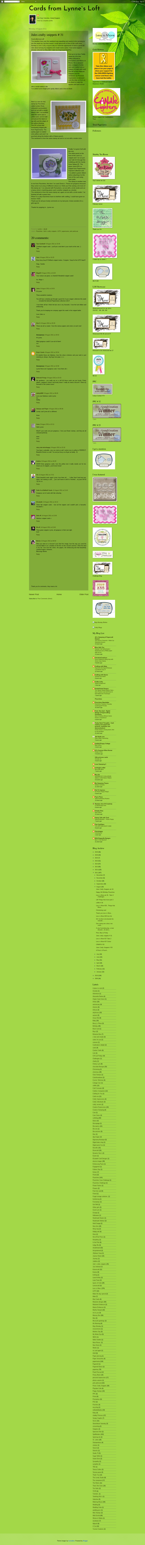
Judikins (95, 1261)
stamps (95, 1445)
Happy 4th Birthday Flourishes (105, 892)
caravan (95, 1042)
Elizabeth (39, 502)
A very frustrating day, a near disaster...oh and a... (105, 929)
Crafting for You (97, 1093)
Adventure (96, 993)
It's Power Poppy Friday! (102, 791)
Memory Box (97, 1315)
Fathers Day (96, 1169)
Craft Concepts (97, 1088)
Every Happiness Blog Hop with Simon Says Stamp (104, 660)
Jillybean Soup (97, 1253)
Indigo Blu (96, 1245)
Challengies (96, 1058)
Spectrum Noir (97, 1431)
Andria (38, 461)
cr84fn (94, 1085)
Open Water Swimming (101, 738)
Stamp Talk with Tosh (102, 817)
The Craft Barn (99, 824)
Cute (94, 1112)
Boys (94, 1031)
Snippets (95, 1429)
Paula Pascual (97, 1372)
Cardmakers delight (99, 1045)
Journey (95, 1258)
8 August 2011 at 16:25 (47, 257)
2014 (96, 864)
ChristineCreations (101, 657)
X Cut (94, 1526)
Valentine (95, 1499)
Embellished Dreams (102, 688)
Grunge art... (98, 759)
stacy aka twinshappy (43, 447)
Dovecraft (96, 1150)
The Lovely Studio (98, 1477)
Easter (95, 1156)
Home (59, 594)
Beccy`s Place (97, 1023)
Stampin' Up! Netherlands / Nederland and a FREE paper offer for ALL (103, 650)
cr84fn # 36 (99, 903)
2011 (96, 872)
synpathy (95, 1464)
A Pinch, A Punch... (102, 950)
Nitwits (95, 1348)
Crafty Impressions (98, 1099)
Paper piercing (97, 1356)
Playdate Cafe (97, 1388)
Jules (38, 288)
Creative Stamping (98, 1110)
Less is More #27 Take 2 (103, 938)
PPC (94, 1394)
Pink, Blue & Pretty (102, 933)
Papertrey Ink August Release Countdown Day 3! (103, 668)
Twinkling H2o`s (97, 1496)
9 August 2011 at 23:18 (58, 447)
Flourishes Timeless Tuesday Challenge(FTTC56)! (103, 705)
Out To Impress (100, 790)
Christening (96, 1069)
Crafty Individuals (98, 1102)
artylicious (96, 1012)
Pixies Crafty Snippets (99, 1386)
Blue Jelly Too (99, 647)
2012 (96, 869)
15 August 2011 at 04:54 (48, 541)
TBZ (94, 1467)
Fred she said (97, 1191)
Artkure (95, 1010)
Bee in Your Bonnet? (101, 840)
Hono (94, 1234)
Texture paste (97, 1472)
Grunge (95, 1212)
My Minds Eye (97, 1334)
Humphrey (96, 1239)
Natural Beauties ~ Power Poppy (104, 819)
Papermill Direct (97, 1366)
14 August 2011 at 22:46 (48, 527)
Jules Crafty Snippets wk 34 (104, 889)
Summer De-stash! (100, 676)
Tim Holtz (96, 1488)
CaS (94, 1053)
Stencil (95, 1448)
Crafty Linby (99, 682)
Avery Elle (96, 1018)
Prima (94, 1396)
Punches (95, 1404)
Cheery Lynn (96, 1064)
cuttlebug (95, 1118)
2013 (96, 866)
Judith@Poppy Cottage (102, 743)
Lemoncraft (96, 1285)
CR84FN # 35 (100, 944)
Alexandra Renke (98, 996)
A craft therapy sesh (100, 805)
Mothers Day (97, 1331)
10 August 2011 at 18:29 (48, 461)
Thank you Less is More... (104, 913)
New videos (98, 812)
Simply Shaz (99, 811)
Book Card (96, 1029)
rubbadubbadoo (97, 1410)
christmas (96, 1072)
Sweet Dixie (96, 1458)
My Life (97, 774)
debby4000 (39, 393)
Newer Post (34, 594)
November (99, 878)
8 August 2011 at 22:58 (52, 366)
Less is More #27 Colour (103, 941)
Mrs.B (38, 527)
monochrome (97, 1329)
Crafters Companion (99, 1091)
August (98, 887)
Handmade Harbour (98, 1221)
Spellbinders (96, 1434)
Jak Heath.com (100, 736)
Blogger (85, 1541)
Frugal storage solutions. (100, 1196)
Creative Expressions (99, 1107)
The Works (96, 1483)
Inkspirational (97, 1250)
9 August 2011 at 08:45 (51, 393)
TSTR (94, 1491)
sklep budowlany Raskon (102, 798)
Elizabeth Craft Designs (100, 1158)
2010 (96, 975)
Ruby (94, 1413)
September (99, 884)
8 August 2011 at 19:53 (47, 288)
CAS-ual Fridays (98, 1056)
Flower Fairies (97, 1185)
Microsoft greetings (98, 1321)
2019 (96, 852)
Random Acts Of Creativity (103, 804)
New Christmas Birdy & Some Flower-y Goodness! (103, 716)
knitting (95, 1275)
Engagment (96, 1166)
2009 (96, 978)
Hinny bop (96, 1229)
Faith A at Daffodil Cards (44, 490)
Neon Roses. (97, 1342)
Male (94, 1296)
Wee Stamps (97, 1513)
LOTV (59, 231)
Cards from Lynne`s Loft (64, 9)
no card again (97, 1350)
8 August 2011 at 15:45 (53, 244)
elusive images (97, 1161)
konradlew (71, 1541)
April (97, 963)
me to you (96, 1312)
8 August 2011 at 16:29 (48, 273)
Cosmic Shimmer (98, 1080)
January (98, 972)
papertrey (95, 1369)
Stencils (95, 1450)
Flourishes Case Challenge (101, 1180)
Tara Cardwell (40, 244)
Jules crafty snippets (45, 45)
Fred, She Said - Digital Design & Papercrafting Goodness (102, 712)
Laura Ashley (97, 1277)
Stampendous (97, 1442)
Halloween (96, 1215)
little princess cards (101, 757)
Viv (37, 475)
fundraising (96, 1199)
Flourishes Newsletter (102, 702)
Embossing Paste (98, 1164)
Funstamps (96, 1202)
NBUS (94, 1337)
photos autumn (97, 1380)
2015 (96, 861)
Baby (94, 1020)
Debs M (38, 515)
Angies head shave (98, 999)
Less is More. (97, 1288)
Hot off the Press (98, 1237)
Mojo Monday (97, 1326)
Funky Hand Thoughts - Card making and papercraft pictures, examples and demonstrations (104, 725)
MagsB (38, 273)
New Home (96, 1345)
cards (94, 1047)
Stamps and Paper (42, 409)
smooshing (96, 1426)
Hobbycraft (96, 1231)
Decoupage (96, 1123)
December (99, 875)
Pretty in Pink (98, 752)
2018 (96, 855)
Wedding (95, 1504)
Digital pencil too (98, 1145)
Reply (38, 251)
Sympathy (96, 1461)
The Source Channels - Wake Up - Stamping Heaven (105, 641)
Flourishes (39, 231)
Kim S (38, 323)
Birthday (95, 1026)
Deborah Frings (41, 378)
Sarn (37, 257)
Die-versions (96, 1131)
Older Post (83, 594)
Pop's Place (99, 797)
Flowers (95, 1188)
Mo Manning (96, 1323)
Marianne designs (98, 1302)
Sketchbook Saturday (99, 1423)
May (97, 960)
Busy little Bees (99, 769)
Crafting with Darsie (101, 675)
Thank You (96, 1475)
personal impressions (99, 1377)
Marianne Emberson (99, 1304)
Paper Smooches (98, 1358)
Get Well (95, 1204)
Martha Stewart (97, 1310)
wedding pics (97, 1510)
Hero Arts (95, 1226)
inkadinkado (96, 1248)
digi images (96, 1137)
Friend (94, 1193)
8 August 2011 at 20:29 (48, 323)
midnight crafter (100, 768)
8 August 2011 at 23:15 (54, 378)
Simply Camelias (100, 785)
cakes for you (97, 1039)
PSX (94, 1402)
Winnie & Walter (98, 1518)
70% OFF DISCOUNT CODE (103, 826)
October (98, 881)
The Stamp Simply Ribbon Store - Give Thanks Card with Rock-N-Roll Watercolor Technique (104, 692)
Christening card (101, 910)
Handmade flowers (98, 1218)
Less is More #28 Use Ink (104, 916)
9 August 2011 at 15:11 (47, 424)
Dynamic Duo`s (97, 1153)
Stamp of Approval (100, 683)
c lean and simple (98, 1037)
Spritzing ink (96, 1437)
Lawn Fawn (96, 1280)
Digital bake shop (98, 1142)
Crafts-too (96, 1096)
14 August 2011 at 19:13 (50, 502)
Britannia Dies (97, 1034)
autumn (95, 1015)
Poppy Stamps (97, 1391)
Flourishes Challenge (99, 1183)
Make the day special (99, 1294)
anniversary (96, 1004)
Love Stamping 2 (100, 764)
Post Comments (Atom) (45, 598)
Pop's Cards (40, 352)
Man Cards (96, 1299)
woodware (96, 1521)
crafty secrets (97, 1104)
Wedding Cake (97, 1507)
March (98, 966)
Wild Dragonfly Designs (102, 838)
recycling (95, 1407)
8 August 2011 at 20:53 (52, 335)
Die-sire (95, 1129)
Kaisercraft (96, 1269)
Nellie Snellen (97, 1339)
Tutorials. (95, 1494)
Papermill (95, 1364)
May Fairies (98, 745)
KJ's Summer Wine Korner (103, 750)
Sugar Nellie (96, 1456)
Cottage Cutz (97, 1083)
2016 (96, 858)
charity (95, 1061)
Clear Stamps (97, 1074)
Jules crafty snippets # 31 (104, 935)
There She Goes (98, 1486)
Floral (94, 1175)
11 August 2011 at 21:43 (60, 490)
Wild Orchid (96, 1515)
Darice (95, 1121)
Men (94, 1318)
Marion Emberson (98, 1307)
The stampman (97, 1480)
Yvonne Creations (98, 1529)
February (99, 969)
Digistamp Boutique (99, 1139)
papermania (65, 231)
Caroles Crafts (97, 1050)
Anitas (95, 1001)
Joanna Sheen (97, 1256)
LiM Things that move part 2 (104, 900)
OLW (94, 1353)
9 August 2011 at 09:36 (56, 409)
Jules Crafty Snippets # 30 (104, 947)
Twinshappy (99, 831)
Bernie (38, 541)
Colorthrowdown (97, 1077)
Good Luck (96, 1210)
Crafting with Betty (101, 666)
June (97, 957)
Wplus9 (95, 1523)
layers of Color (97, 1283)
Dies (94, 1134)
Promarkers (96, 1399)
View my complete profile (45, 20)
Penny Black (97, 1375)
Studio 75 (96, 1453)
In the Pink (96, 1242)
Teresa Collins (97, 1469)
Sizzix (94, 1421)
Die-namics (96, 1126)
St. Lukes (96, 1440)
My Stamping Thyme (101, 783)
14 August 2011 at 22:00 (49, 515)
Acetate (95, 991)
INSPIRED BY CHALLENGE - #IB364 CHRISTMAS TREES (103, 777)
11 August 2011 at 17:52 (46, 475)
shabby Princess (98, 1415)
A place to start (97, 988)
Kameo (95, 1272)
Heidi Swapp (96, 1223)
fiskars (95, 1172)
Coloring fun (98, 833)
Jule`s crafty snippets (50, 231)
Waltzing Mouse (98, 1502)
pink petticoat (74, 231)
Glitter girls (96, 1207)
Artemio (95, 1007)
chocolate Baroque (98, 1066)
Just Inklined (97, 1266)
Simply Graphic (97, 1418)
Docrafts (95, 1148)
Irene (38, 424)
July (97, 954)
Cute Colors (96, 1115)
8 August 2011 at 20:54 (52, 352)
